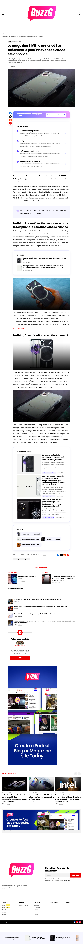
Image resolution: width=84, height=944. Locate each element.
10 (25, 329)
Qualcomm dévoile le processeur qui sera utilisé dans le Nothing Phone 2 (53, 457)
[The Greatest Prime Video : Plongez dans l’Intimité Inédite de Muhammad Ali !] (10, 601)
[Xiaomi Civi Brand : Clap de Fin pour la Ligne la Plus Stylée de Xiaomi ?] (10, 615)
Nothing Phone (25, 559)
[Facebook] (74, 922)
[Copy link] (10, 123)
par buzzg (20, 616)
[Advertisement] (41, 715)
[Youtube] (77, 922)
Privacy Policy (58, 880)
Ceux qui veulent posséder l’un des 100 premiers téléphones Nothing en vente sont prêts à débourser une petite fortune (54, 480)
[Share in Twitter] (10, 116)
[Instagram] (80, 922)
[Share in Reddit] (10, 120)
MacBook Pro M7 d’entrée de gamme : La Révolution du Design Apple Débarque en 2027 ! (40, 606)
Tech (3, 33)
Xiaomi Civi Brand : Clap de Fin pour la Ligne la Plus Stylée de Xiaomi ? (34, 614)
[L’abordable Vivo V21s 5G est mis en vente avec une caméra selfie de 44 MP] (41, 784)
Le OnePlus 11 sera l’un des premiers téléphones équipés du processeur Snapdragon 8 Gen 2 (52, 503)
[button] (3, 14)
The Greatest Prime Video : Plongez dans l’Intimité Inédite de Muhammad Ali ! (37, 599)
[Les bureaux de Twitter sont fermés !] (12, 579)
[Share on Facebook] (10, 113)
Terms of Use (66, 880)
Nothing (16, 559)
